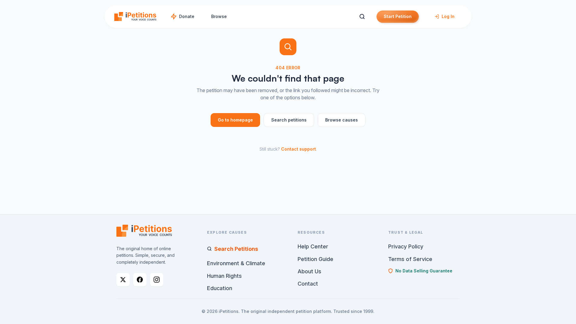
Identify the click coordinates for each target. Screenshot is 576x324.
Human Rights (224, 276)
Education (219, 288)
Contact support (298, 149)
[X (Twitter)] (123, 279)
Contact (308, 283)
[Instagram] (156, 279)
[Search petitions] (362, 16)
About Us (309, 271)
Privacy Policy (405, 246)
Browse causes (341, 119)
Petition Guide (315, 259)
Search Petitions (236, 249)
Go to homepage (235, 119)
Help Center (313, 246)
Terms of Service (410, 259)
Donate (186, 16)
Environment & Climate (236, 263)
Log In (448, 16)
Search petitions (289, 119)
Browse (219, 16)
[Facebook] (139, 279)
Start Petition (398, 16)
